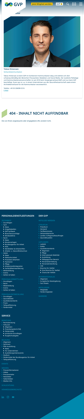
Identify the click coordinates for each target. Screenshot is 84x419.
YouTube (13, 397)
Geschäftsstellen (46, 238)
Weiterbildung (8, 270)
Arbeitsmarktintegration (14, 266)
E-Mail (6, 90)
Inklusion (6, 325)
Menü (80, 4)
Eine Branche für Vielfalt (51, 270)
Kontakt (74, 4)
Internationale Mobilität (50, 255)
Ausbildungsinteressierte (14, 353)
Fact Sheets (44, 283)
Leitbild (43, 244)
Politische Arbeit (11, 257)
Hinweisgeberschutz (12, 389)
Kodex (42, 246)
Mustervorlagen (11, 242)
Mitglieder (44, 290)
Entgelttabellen (10, 229)
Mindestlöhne (10, 236)
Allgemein (45, 251)
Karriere (43, 296)
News (7, 227)
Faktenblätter (8, 379)
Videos (5, 372)
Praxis (5, 303)
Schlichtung (8, 385)
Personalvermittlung (49, 262)
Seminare (6, 344)
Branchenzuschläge (12, 233)
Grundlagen (7, 223)
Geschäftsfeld (8, 299)
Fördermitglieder (46, 292)
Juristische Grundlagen (13, 333)
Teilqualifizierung (9, 305)
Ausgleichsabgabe (11, 336)
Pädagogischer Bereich (50, 259)
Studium (6, 355)
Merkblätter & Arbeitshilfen (15, 249)
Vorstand (43, 229)
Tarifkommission (46, 231)
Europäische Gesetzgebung (50, 281)
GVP (3, 1)
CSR (41, 266)
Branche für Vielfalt (47, 268)
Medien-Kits (7, 381)
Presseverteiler (8, 374)
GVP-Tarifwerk (10, 231)
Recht (5, 283)
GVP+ (58, 4)
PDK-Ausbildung (9, 346)
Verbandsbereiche (47, 233)
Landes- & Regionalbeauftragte (51, 236)
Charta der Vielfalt (48, 272)
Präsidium (44, 227)
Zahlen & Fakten (9, 275)
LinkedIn (3, 397)
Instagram (8, 397)
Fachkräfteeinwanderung (14, 268)
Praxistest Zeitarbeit (12, 260)
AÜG (6, 247)
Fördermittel (7, 307)
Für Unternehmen (11, 351)
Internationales (47, 277)
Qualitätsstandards (10, 301)
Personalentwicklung (49, 264)
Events (5, 273)
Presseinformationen (11, 370)
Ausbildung (46, 257)
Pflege (7, 264)
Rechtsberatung (9, 322)
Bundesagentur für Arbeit (14, 244)
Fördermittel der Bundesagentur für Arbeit (19, 357)
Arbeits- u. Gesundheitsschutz (16, 251)
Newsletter (7, 377)
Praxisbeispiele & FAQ (13, 329)
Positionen (9, 262)
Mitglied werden (47, 220)
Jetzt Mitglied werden (42, 4)
